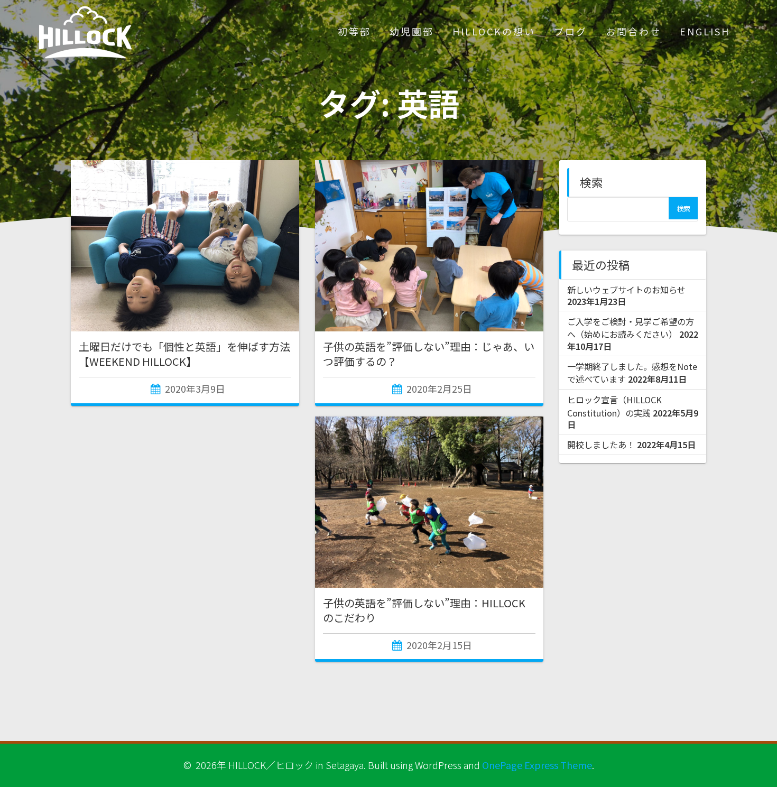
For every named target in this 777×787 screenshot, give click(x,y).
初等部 (354, 31)
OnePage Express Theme (537, 765)
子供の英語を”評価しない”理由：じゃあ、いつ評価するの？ (428, 354)
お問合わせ (633, 31)
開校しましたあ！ (601, 444)
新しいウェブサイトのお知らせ (626, 289)
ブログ (570, 31)
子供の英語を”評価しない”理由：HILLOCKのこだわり (424, 610)
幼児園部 (412, 31)
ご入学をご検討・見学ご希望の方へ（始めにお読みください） (630, 327)
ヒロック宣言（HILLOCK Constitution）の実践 (614, 406)
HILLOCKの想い (493, 31)
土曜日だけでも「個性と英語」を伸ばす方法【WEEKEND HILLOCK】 (184, 354)
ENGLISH (705, 31)
